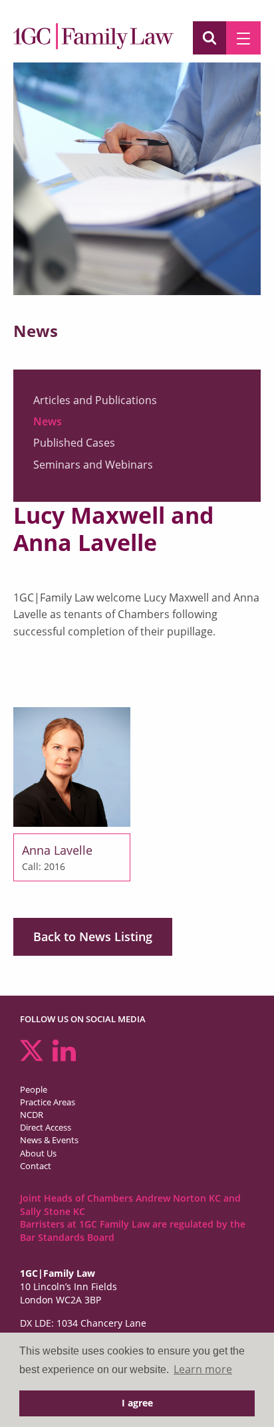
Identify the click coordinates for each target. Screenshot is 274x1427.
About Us (38, 1153)
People (33, 1089)
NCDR (31, 1115)
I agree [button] (137, 1402)
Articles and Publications (95, 400)
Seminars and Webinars (93, 464)
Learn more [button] (203, 1369)
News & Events (49, 1140)
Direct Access (45, 1127)
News (47, 421)
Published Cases (74, 442)
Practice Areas (47, 1102)
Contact (35, 1166)
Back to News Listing (92, 936)
